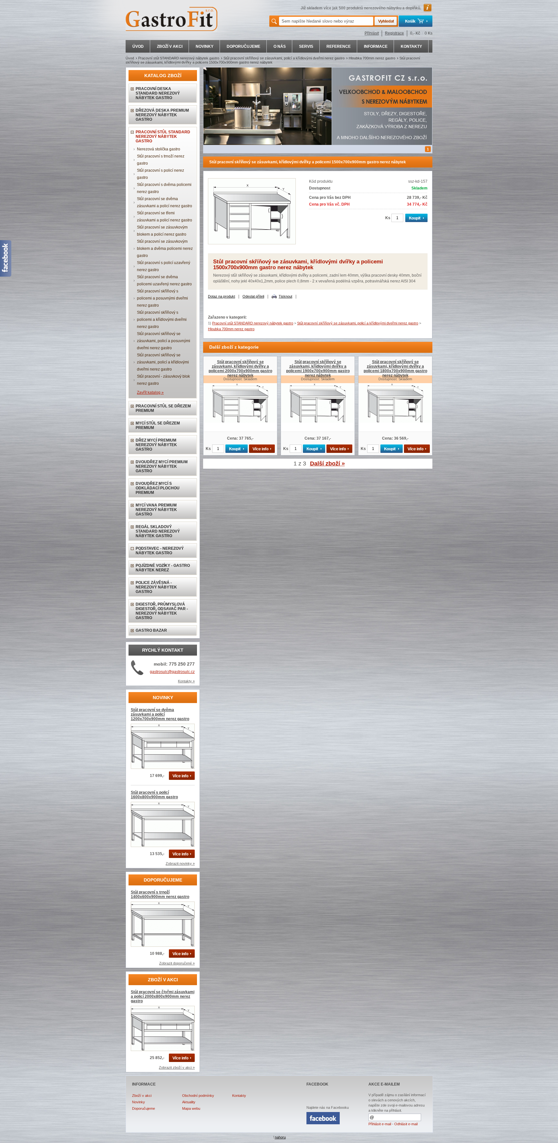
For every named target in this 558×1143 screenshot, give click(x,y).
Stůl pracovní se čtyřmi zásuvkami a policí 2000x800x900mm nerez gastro (162, 996)
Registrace (394, 33)
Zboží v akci (141, 1095)
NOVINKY (204, 46)
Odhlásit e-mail (406, 1124)
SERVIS (306, 46)
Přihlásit (372, 33)
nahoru (280, 1137)
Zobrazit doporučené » (177, 963)
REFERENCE (338, 46)
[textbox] (326, 21)
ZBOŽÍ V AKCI (169, 46)
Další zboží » (327, 463)
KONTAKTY (411, 46)
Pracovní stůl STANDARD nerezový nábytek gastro (178, 58)
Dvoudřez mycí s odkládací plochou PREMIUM (158, 488)
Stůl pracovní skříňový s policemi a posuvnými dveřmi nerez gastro (162, 298)
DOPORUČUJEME (243, 46)
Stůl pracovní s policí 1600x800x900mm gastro (154, 794)
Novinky (138, 1102)
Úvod (130, 58)
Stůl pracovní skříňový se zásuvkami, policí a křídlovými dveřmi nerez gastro (284, 58)
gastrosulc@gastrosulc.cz (172, 671)
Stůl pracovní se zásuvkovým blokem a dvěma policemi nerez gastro (165, 248)
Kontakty (239, 1095)
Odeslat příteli (253, 296)
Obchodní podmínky (198, 1095)
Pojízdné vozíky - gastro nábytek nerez (163, 567)
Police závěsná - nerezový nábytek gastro (156, 587)
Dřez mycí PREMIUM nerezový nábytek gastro (156, 445)
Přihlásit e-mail (379, 1124)
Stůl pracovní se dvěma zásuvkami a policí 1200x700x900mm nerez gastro (160, 714)
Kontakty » (186, 681)
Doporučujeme (143, 1108)
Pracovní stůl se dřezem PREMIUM (163, 408)
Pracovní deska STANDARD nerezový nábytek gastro (158, 93)
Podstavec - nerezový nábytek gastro (160, 550)
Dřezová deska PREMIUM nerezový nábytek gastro (162, 115)
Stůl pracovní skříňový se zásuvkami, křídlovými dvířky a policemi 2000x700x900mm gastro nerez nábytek (240, 369)
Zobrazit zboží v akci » (177, 1067)
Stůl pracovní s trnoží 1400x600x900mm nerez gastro (160, 894)
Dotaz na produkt (221, 296)
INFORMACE (376, 46)
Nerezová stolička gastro (158, 149)
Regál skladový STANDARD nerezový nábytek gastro (158, 531)
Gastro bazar (151, 630)
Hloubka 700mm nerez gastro (372, 58)
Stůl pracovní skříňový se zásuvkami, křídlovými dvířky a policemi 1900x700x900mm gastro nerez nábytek (318, 369)
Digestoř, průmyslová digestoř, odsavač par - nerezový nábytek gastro (162, 611)
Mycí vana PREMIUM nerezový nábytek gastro (156, 509)
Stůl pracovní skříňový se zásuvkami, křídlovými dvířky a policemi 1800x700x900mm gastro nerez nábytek (395, 369)
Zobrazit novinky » (180, 863)
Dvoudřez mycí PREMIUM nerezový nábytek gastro (162, 466)
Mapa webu (191, 1108)
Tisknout (285, 296)
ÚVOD (138, 46)
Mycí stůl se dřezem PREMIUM (158, 425)
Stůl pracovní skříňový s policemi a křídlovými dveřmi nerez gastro (162, 319)
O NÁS (280, 46)
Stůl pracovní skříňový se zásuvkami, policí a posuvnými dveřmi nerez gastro (163, 341)
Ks (387, 218)
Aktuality (188, 1102)
